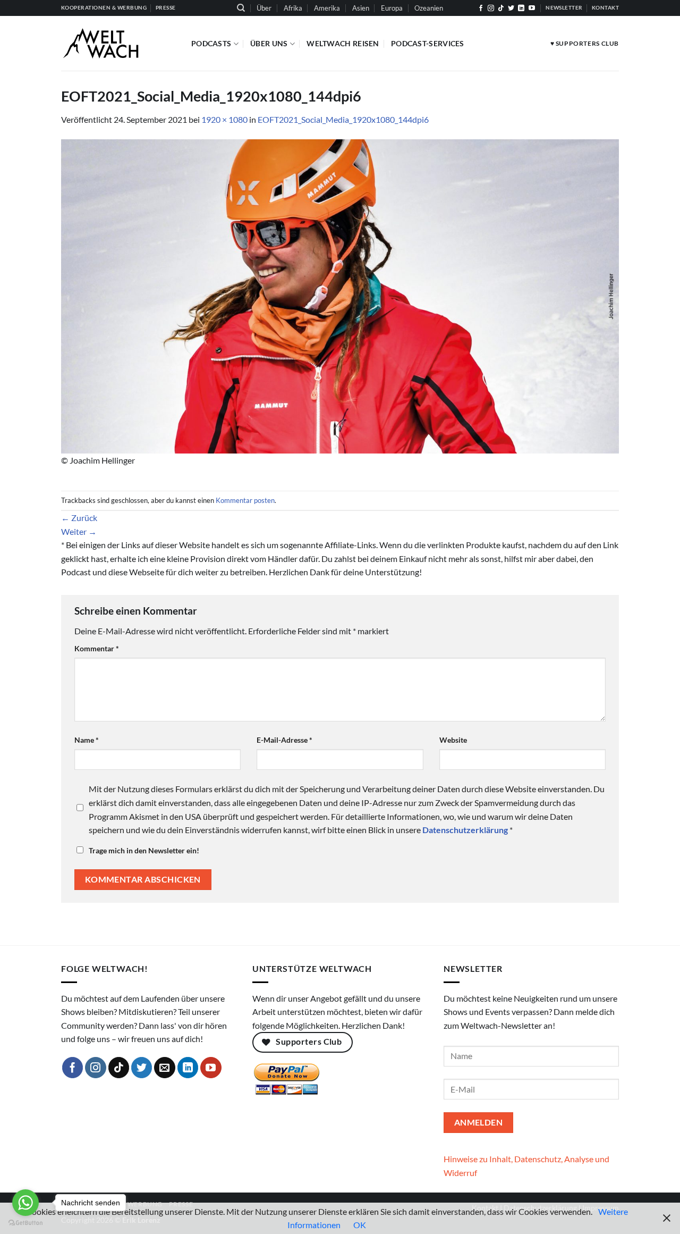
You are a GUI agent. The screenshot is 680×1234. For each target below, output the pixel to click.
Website (453, 739)
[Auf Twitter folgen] (511, 8)
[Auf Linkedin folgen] (521, 8)
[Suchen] (241, 8)
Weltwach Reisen (343, 43)
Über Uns (268, 43)
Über (264, 8)
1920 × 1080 (224, 119)
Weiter (79, 531)
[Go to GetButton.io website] (25, 1223)
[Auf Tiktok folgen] (501, 8)
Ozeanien (428, 8)
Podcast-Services (427, 43)
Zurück (79, 518)
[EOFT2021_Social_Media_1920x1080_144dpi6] (340, 295)
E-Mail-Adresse (284, 739)
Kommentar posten (245, 500)
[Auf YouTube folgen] (532, 8)
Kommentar (96, 648)
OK (359, 1225)
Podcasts (211, 43)
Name (86, 739)
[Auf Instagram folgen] (491, 8)
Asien (360, 8)
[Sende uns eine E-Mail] (164, 1067)
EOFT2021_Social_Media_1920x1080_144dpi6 (343, 119)
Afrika (293, 8)
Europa (392, 8)
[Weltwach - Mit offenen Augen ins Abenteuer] (118, 43)
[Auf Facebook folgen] (481, 8)
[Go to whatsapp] (25, 1202)
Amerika (327, 8)
